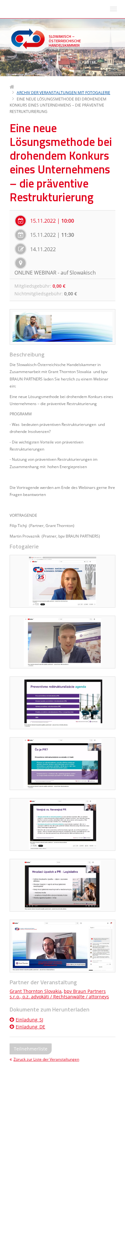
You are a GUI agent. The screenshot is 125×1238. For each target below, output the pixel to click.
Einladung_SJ (29, 1020)
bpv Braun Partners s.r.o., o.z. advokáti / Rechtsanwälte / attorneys (59, 994)
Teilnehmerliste (30, 1049)
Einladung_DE (30, 1027)
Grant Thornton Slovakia (36, 991)
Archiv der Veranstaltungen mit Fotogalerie (63, 92)
